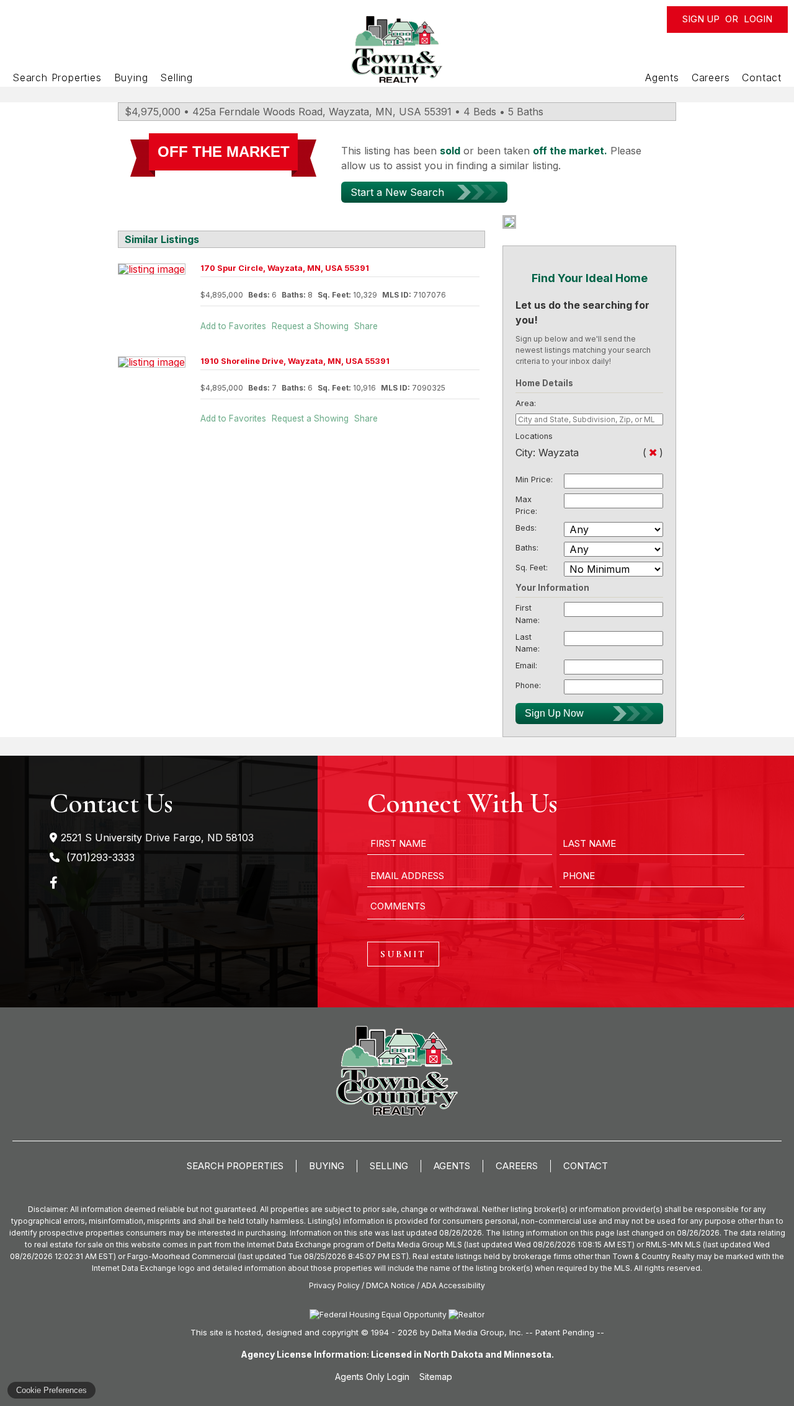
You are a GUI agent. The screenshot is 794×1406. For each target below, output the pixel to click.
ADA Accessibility (453, 1285)
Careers (711, 77)
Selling (176, 77)
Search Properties (57, 77)
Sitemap (437, 1376)
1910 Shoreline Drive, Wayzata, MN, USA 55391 (295, 361)
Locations (534, 436)
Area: (525, 403)
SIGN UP (701, 19)
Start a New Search (397, 192)
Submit (403, 954)
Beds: (526, 528)
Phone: (528, 685)
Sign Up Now (554, 713)
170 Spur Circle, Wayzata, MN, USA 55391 (284, 268)
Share (366, 326)
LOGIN (758, 19)
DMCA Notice (390, 1285)
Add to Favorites (233, 326)
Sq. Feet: (531, 567)
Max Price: (526, 505)
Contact (762, 77)
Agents (662, 77)
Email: (526, 665)
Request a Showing (310, 326)
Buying (131, 77)
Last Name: (527, 642)
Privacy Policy (334, 1285)
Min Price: (534, 479)
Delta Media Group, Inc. (477, 1332)
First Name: (527, 613)
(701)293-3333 (99, 857)
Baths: (526, 547)
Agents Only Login (373, 1376)
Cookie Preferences (51, 1390)
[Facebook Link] (54, 881)
